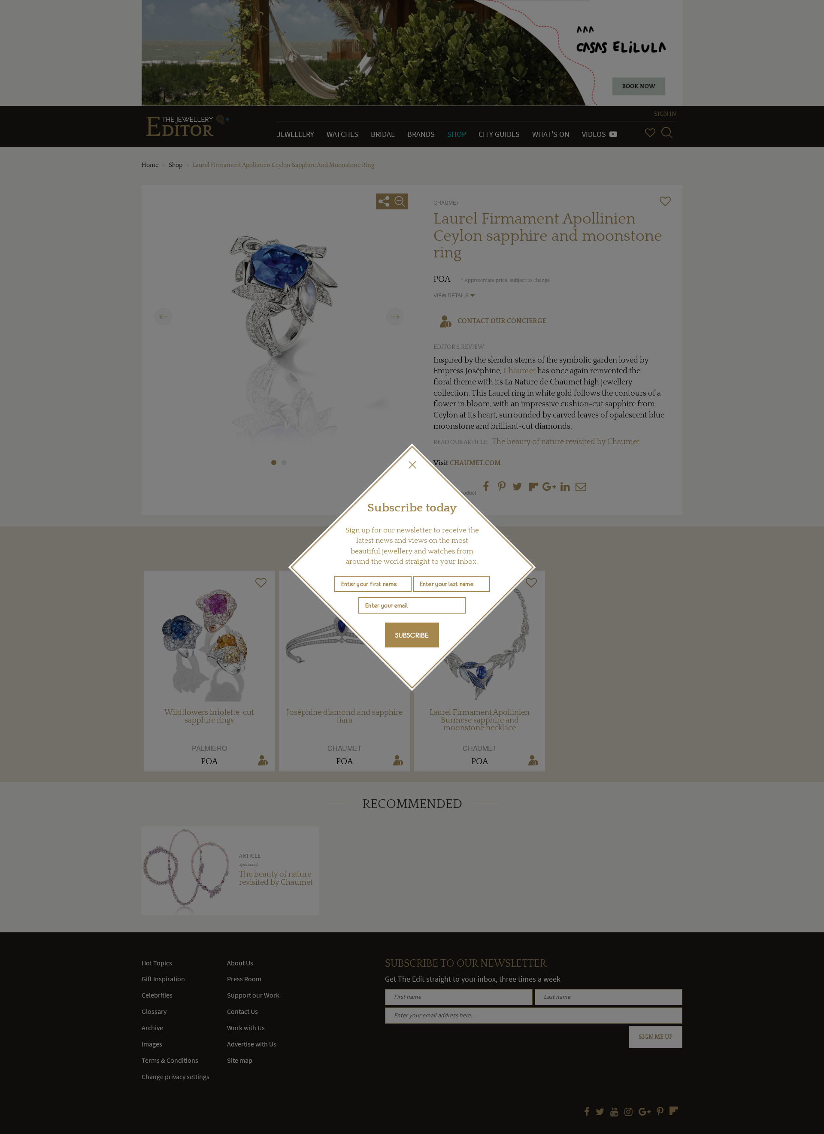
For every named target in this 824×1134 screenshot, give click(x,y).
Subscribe (412, 635)
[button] (412, 465)
